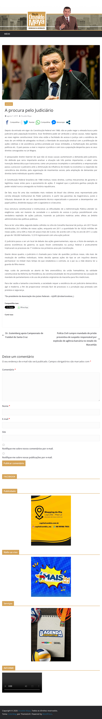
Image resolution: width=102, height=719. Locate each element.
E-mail (6, 419)
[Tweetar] (29, 122)
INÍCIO (7, 34)
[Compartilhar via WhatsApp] (43, 122)
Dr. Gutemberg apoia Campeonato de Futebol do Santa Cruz (24, 335)
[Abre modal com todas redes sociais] (68, 122)
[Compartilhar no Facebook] (12, 122)
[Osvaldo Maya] (51, 8)
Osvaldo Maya (26, 116)
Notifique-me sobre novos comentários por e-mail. (27, 448)
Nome (6, 406)
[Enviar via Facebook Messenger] (58, 122)
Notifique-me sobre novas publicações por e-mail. (27, 457)
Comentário (9, 369)
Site (4, 431)
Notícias (9, 104)
